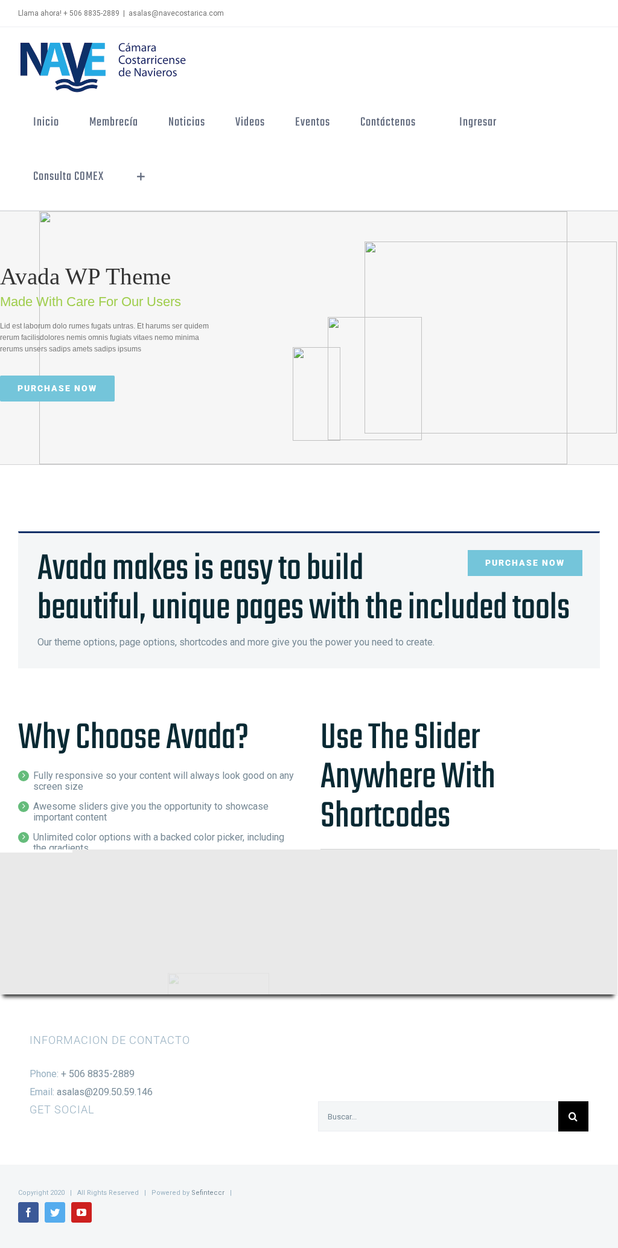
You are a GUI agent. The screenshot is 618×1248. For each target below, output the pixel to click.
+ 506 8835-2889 (98, 1074)
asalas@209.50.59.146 (105, 1092)
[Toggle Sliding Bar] (141, 177)
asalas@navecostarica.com (176, 13)
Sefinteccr (208, 1193)
